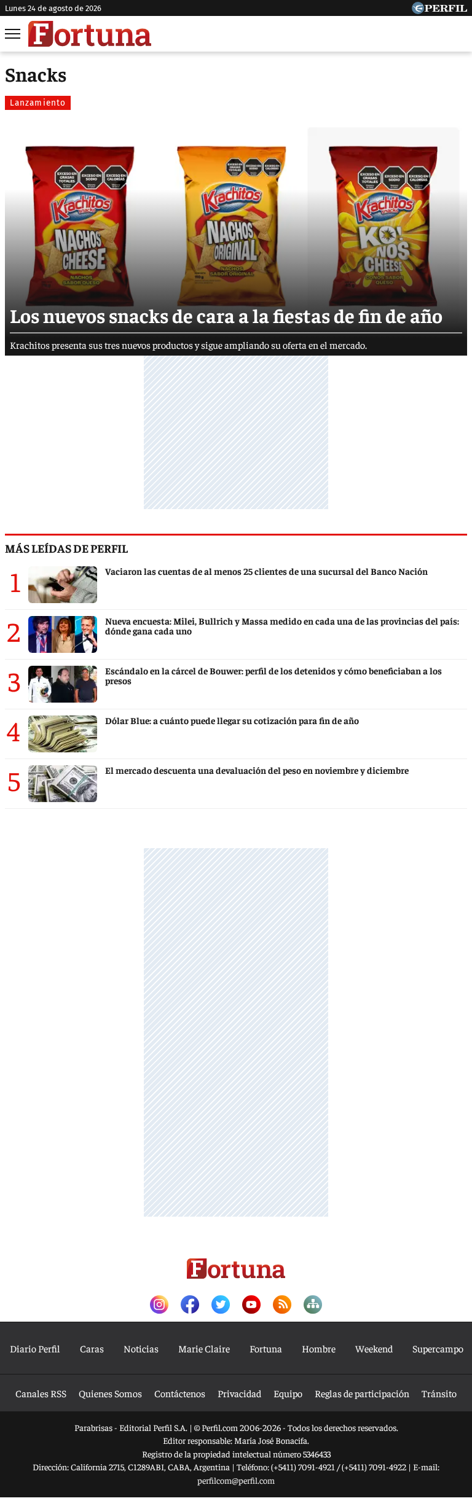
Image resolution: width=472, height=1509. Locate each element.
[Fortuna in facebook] (190, 1305)
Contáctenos (179, 1393)
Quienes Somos (110, 1393)
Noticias (141, 1348)
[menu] (13, 33)
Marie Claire (204, 1348)
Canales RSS (40, 1393)
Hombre (319, 1348)
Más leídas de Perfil (66, 547)
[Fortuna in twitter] (220, 1305)
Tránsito (439, 1393)
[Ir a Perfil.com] (439, 10)
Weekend (374, 1348)
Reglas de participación (362, 1393)
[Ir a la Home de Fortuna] (89, 34)
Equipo (287, 1393)
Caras (92, 1348)
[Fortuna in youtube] (251, 1305)
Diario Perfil (35, 1348)
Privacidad (239, 1393)
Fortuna (266, 1348)
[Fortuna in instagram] (159, 1305)
